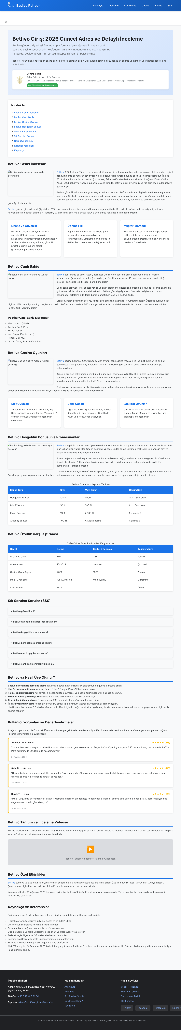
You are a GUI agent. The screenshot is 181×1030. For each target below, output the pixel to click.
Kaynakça (19, 150)
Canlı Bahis (130, 5)
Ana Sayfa (97, 5)
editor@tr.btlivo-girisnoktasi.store (36, 1002)
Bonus (158, 5)
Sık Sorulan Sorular (24, 136)
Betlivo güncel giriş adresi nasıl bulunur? (35, 621)
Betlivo (60, 172)
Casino (145, 5)
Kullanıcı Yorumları (24, 145)
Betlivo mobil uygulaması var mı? (31, 653)
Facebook (143, 1007)
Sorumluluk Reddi (130, 996)
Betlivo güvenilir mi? (24, 611)
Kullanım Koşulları (130, 991)
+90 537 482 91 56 (28, 996)
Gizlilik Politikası (130, 986)
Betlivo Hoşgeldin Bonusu (27, 126)
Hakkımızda (127, 1001)
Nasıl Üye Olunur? (23, 140)
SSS (170, 5)
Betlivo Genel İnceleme (26, 112)
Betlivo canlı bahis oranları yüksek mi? (33, 663)
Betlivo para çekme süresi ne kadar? (32, 642)
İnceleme (113, 5)
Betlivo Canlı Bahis (24, 117)
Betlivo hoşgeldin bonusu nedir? (30, 632)
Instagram (160, 1007)
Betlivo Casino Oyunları (26, 122)
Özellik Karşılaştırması (25, 131)
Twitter (127, 1007)
